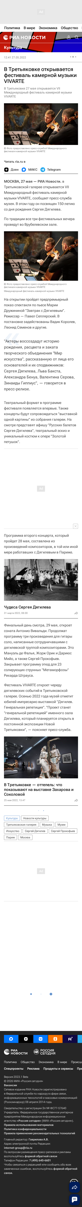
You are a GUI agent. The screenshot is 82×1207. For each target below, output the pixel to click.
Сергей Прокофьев (63, 831)
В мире (62, 1062)
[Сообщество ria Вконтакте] (40, 1039)
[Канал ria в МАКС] (11, 1039)
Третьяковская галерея (21, 824)
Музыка (47, 824)
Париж (10, 837)
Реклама (33, 1068)
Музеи (61, 824)
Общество (28, 1062)
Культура (12, 818)
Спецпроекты (13, 1068)
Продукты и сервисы (58, 1068)
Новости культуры (34, 818)
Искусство (12, 831)
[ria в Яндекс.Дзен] (26, 1039)
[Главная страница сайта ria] (24, 37)
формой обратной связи (41, 1156)
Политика (10, 1062)
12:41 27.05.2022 (15, 57)
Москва (25, 837)
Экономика (46, 1062)
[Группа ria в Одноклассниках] (55, 1039)
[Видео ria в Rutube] (70, 1039)
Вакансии (10, 1085)
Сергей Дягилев (35, 831)
